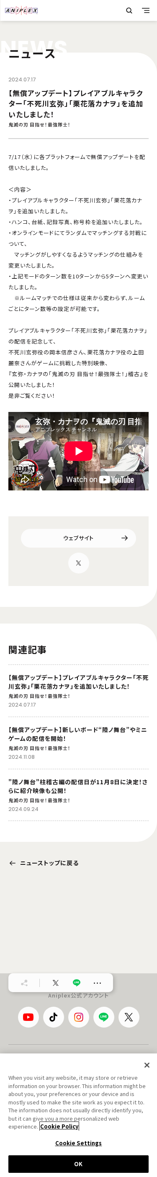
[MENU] (145, 10)
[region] (78, 1115)
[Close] (147, 1065)
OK (78, 1164)
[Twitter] (78, 563)
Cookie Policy (59, 1126)
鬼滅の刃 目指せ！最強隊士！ (39, 124)
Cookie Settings (78, 1143)
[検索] (129, 10)
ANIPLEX (21, 10)
